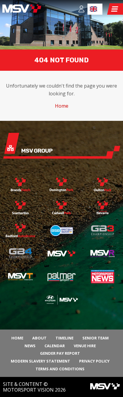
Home (61, 106)
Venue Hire (85, 345)
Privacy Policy (94, 361)
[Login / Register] (81, 9)
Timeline (64, 338)
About (39, 338)
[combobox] (94, 9)
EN (94, 9)
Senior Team (95, 338)
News (30, 345)
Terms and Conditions (60, 369)
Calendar (54, 345)
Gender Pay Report (60, 353)
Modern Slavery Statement (40, 361)
